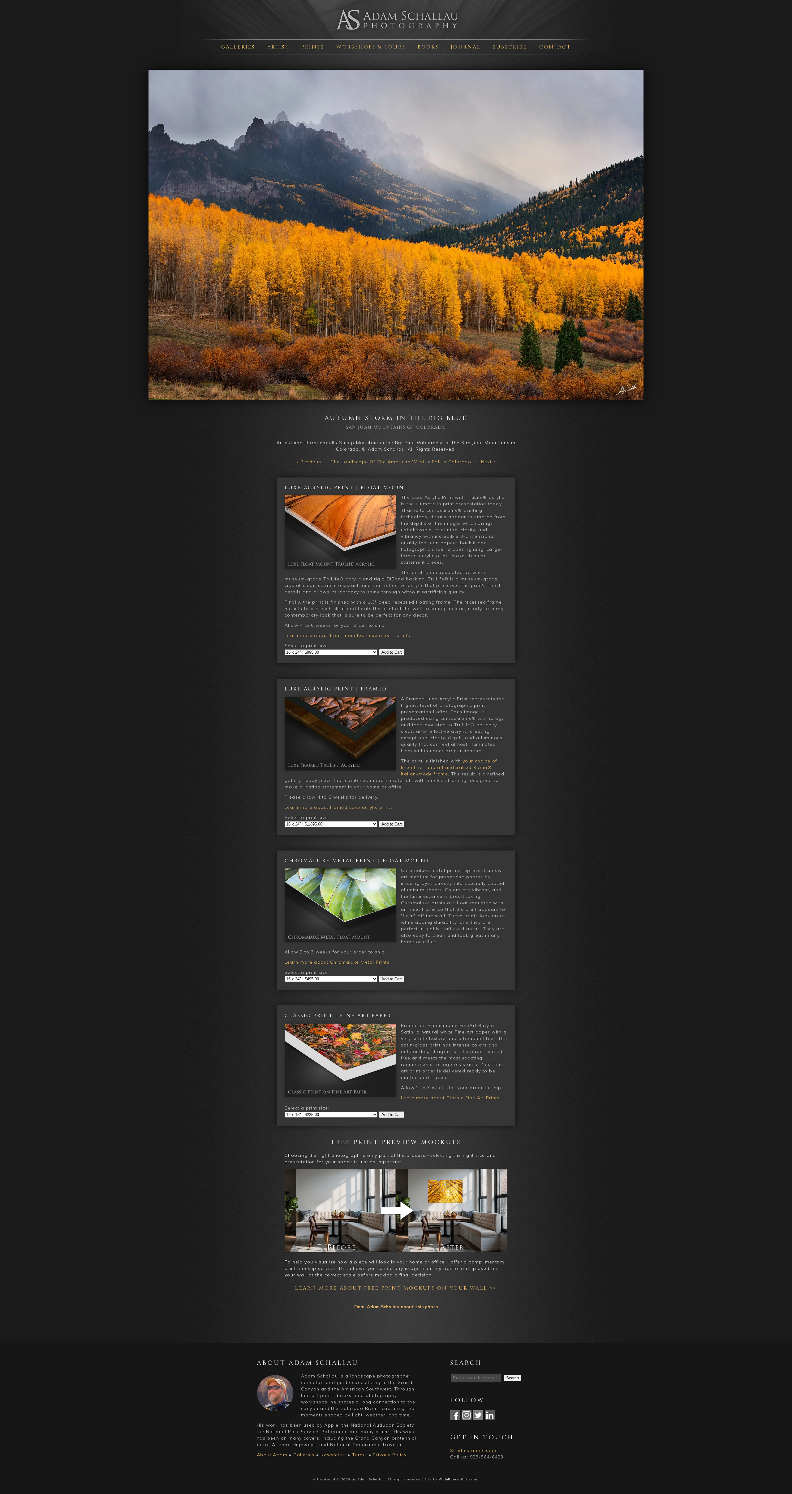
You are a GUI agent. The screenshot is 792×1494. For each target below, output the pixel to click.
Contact (555, 47)
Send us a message (474, 1450)
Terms (359, 1455)
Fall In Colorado (451, 462)
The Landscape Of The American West (377, 462)
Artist (278, 47)
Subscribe (510, 47)
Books (428, 47)
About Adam (272, 1455)
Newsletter (333, 1455)
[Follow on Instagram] (466, 1417)
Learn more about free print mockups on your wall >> (396, 1288)
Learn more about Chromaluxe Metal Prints (337, 962)
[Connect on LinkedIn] (490, 1417)
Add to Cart (391, 652)
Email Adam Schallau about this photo (396, 1306)
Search (512, 1378)
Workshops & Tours (370, 47)
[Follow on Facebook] (455, 1417)
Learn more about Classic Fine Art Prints (450, 1098)
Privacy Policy (390, 1455)
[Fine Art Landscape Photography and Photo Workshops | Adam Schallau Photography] (396, 32)
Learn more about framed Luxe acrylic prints (339, 807)
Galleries (238, 47)
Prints (312, 47)
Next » (488, 462)
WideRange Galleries (458, 1479)
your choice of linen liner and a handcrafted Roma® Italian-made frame (449, 767)
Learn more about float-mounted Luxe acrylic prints (347, 635)
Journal (466, 47)
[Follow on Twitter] (478, 1417)
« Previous (308, 462)
